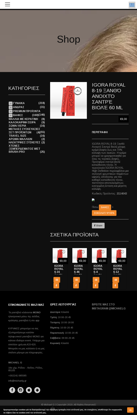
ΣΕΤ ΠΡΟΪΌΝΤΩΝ (20, 132)
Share (98, 225)
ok (130, 410)
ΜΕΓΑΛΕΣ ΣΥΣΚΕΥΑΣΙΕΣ (24, 129)
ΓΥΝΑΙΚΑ (19, 103)
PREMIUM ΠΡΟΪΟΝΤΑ (26, 111)
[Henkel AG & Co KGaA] (110, 199)
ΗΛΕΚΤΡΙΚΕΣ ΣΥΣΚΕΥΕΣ (24, 142)
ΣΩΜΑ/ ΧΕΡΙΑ (17, 125)
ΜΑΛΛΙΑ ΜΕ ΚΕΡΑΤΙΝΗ (23, 119)
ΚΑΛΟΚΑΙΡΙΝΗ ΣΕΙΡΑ (22, 122)
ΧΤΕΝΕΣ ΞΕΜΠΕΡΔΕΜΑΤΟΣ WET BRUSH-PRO (24, 148)
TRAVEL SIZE (17, 135)
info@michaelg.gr (17, 380)
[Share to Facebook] (56, 285)
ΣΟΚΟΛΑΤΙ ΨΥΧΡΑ (104, 213)
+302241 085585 (17, 375)
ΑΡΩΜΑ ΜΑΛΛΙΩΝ (20, 139)
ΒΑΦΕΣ (105, 207)
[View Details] (56, 280)
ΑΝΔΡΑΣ (18, 107)
